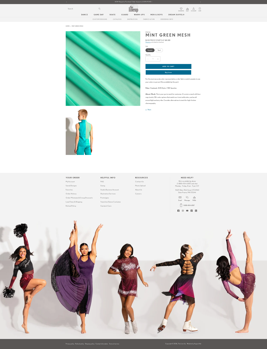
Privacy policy (70, 344)
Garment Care (105, 206)
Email (180, 200)
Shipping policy (89, 344)
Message (187, 200)
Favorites (69, 190)
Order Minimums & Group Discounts (79, 198)
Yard (159, 50)
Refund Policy (71, 206)
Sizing (102, 186)
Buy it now (168, 72)
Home (68, 26)
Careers (138, 194)
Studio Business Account (109, 190)
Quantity (148, 55)
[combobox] (84, 8)
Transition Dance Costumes (110, 202)
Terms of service (114, 344)
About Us (138, 190)
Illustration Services (108, 194)
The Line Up (182, 344)
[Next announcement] (200, 2)
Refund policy (79, 344)
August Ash (197, 344)
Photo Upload (140, 186)
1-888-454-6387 (189, 205)
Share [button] (149, 109)
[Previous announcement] (66, 2)
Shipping (148, 42)
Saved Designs (71, 186)
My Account (70, 181)
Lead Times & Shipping (74, 202)
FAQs (194, 200)
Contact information (102, 344)
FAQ (102, 181)
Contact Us (139, 181)
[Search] (99, 8)
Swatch (150, 50)
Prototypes (104, 198)
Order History (71, 194)
